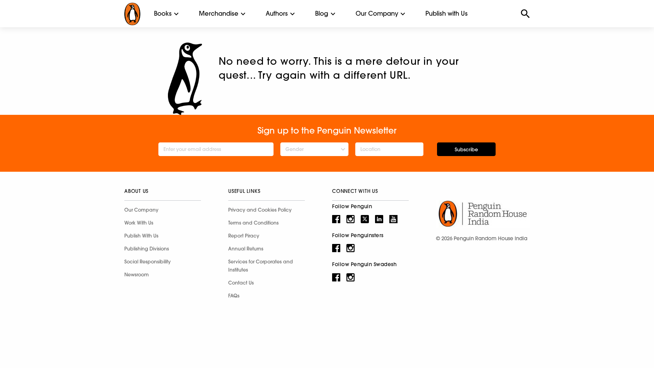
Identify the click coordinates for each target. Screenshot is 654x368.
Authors (277, 13)
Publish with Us (446, 13)
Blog (321, 13)
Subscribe (466, 150)
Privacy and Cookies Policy (260, 210)
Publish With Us (141, 236)
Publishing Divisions (146, 249)
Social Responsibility (147, 262)
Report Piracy (243, 236)
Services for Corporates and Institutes (260, 266)
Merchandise (218, 13)
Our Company (377, 13)
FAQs (233, 296)
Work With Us (138, 223)
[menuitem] (162, 13)
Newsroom (136, 275)
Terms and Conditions (253, 223)
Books (163, 13)
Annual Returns (245, 249)
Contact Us (241, 283)
